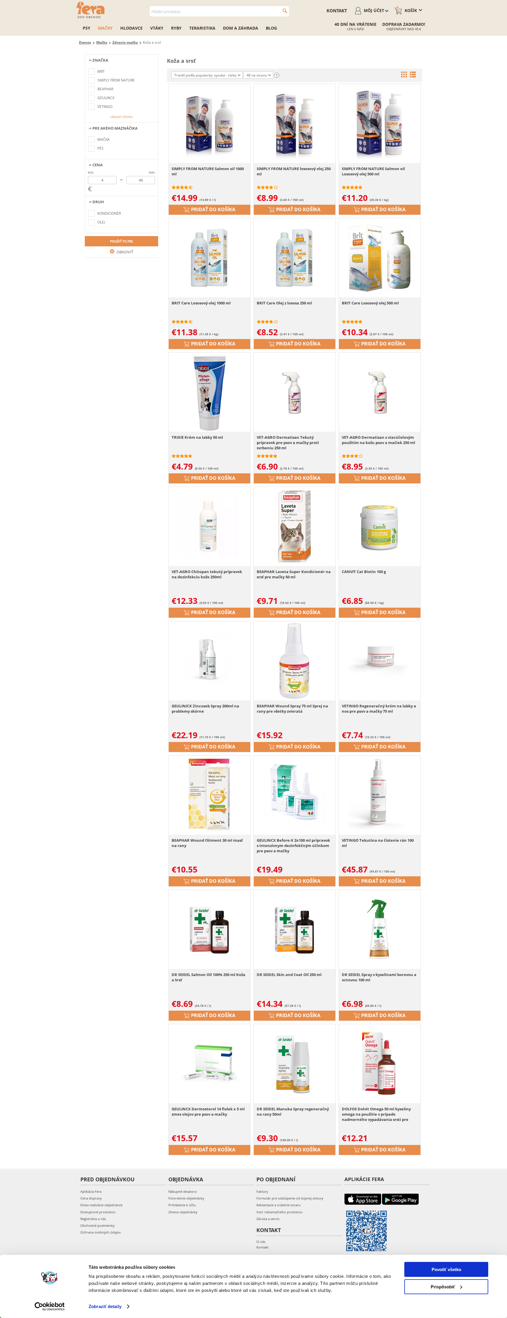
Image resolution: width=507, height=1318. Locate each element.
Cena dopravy (91, 1198)
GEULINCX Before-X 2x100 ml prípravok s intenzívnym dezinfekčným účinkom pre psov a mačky (293, 845)
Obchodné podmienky (97, 1225)
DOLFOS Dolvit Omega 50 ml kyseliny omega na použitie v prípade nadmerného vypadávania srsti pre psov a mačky (376, 1114)
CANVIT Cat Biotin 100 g (364, 571)
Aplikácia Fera (91, 1191)
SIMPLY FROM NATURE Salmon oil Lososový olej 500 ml (373, 171)
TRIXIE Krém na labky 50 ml (197, 437)
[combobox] (219, 11)
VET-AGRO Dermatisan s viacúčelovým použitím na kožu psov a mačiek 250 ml (378, 440)
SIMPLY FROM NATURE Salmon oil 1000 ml (208, 171)
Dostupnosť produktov (98, 1212)
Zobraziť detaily (105, 1306)
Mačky (105, 28)
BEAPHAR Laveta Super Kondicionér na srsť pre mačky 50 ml (294, 574)
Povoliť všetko (446, 1269)
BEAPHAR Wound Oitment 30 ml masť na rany (207, 843)
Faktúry (262, 1191)
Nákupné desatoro (182, 1191)
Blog (271, 28)
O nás (260, 1241)
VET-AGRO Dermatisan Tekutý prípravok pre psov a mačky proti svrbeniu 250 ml (288, 442)
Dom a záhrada (240, 28)
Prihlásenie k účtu (182, 1205)
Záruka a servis (267, 1219)
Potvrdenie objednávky (186, 1198)
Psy (86, 28)
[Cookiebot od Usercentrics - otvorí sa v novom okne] (49, 1306)
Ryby (176, 28)
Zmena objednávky (182, 1212)
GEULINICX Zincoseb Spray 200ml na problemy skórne (205, 708)
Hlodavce (131, 28)
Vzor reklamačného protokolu (279, 1212)
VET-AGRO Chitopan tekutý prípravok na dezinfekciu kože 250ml (207, 574)
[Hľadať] (285, 10)
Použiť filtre (121, 241)
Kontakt (337, 10)
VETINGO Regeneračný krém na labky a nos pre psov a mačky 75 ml (379, 708)
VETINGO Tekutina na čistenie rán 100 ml (378, 843)
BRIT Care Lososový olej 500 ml (370, 303)
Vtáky (156, 28)
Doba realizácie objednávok (101, 1205)
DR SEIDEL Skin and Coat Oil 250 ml (289, 974)
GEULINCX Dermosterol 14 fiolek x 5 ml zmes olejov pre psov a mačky (208, 1111)
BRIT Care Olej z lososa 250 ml (284, 303)
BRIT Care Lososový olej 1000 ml (201, 303)
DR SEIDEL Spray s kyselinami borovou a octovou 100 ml (379, 977)
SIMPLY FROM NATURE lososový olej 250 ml (294, 171)
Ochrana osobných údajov (100, 1232)
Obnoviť (124, 252)
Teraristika (202, 28)
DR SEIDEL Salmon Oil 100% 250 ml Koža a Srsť (208, 977)
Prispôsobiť (443, 1286)
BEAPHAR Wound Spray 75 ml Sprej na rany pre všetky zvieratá (292, 708)
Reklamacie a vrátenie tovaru (278, 1205)
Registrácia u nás (93, 1219)
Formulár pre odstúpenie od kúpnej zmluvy (289, 1198)
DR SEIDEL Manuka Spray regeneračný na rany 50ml (293, 1111)
